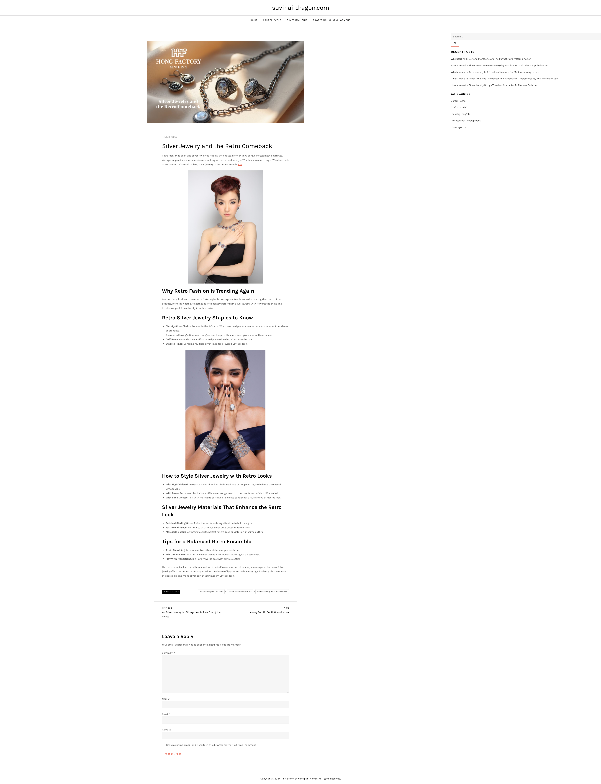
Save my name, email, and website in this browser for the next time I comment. (211, 744)
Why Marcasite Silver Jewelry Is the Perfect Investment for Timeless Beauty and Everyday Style (504, 78)
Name (166, 698)
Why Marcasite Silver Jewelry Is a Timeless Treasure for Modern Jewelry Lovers (495, 71)
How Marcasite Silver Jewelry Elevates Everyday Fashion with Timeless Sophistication (499, 65)
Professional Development (332, 20)
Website (166, 729)
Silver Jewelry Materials (240, 591)
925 (240, 164)
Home (254, 20)
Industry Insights (460, 113)
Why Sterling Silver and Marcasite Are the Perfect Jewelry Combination (491, 58)
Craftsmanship (297, 20)
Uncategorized (459, 127)
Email (166, 714)
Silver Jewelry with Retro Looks (272, 591)
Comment (168, 652)
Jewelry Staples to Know (211, 591)
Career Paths (272, 20)
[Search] (455, 43)
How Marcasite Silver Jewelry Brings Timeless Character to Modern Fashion (494, 85)
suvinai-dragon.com (300, 7)
